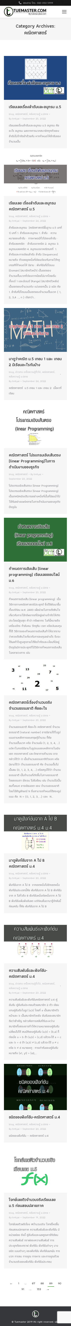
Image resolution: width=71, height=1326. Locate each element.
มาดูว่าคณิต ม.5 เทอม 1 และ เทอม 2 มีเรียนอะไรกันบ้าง (35, 362)
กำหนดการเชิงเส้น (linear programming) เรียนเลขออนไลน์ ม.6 (34, 574)
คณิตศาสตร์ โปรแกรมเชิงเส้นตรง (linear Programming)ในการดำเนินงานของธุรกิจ (35, 461)
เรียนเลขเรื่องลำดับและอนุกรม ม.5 (35, 107)
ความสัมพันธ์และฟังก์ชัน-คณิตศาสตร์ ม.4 (28, 973)
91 (22, 1289)
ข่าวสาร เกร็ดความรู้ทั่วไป (28, 372)
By (14, 118)
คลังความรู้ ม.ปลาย (38, 114)
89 (50, 1283)
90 (59, 1283)
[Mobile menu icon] (64, 11)
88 (42, 1283)
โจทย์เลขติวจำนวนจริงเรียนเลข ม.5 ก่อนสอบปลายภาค (32, 1202)
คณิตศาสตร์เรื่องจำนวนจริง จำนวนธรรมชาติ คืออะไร (30, 705)
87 (33, 1283)
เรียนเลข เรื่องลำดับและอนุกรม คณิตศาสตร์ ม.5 (32, 206)
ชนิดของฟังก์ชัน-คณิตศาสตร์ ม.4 (34, 1117)
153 (39, 1289)
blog (11, 114)
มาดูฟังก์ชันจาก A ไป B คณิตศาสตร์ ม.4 (27, 863)
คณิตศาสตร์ (21, 114)
